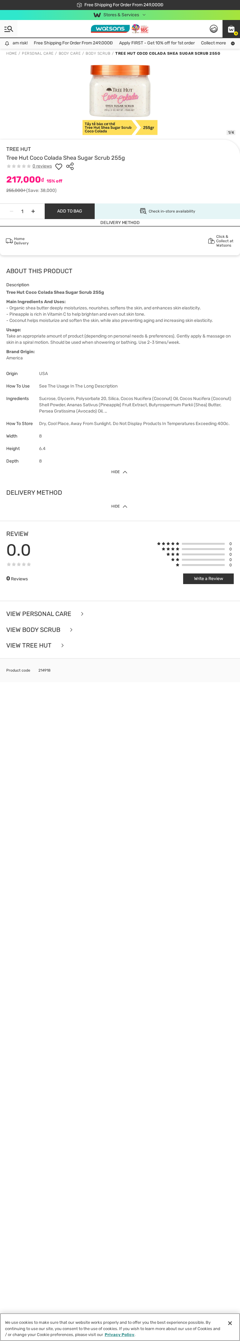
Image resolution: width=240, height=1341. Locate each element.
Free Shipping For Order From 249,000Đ (68, 43)
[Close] (230, 1323)
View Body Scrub (34, 630)
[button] (231, 29)
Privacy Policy (119, 1334)
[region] (120, 1327)
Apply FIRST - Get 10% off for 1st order (152, 43)
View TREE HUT (29, 645)
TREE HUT (18, 149)
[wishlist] (58, 166)
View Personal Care (39, 614)
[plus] (33, 211)
